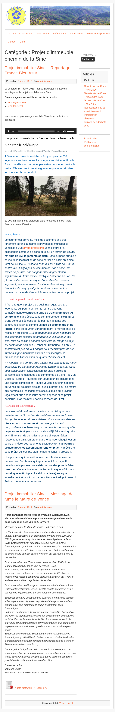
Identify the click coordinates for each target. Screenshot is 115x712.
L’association (26, 33)
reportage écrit (15, 106)
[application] (41, 131)
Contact (12, 41)
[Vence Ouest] (58, 24)
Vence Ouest (66, 703)
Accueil (12, 33)
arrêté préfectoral (33, 247)
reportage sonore (17, 102)
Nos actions (43, 33)
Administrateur (45, 81)
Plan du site (90, 138)
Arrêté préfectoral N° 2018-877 (30, 688)
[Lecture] (8, 131)
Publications (76, 33)
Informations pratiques (98, 33)
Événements (59, 33)
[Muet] (64, 131)
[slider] (71, 131)
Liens (22, 41)
